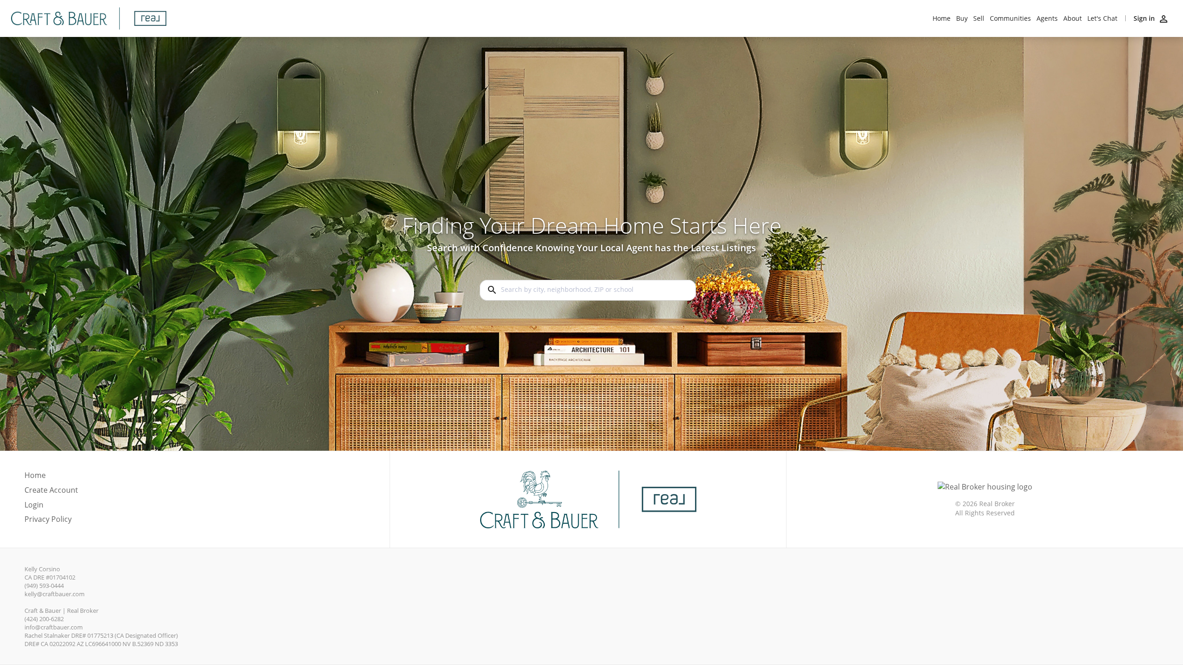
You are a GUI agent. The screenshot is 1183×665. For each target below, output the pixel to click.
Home (942, 18)
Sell (978, 18)
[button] (51, 507)
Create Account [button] (51, 490)
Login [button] (33, 505)
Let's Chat (1102, 18)
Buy (962, 18)
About (1072, 18)
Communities (1010, 18)
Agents (1047, 18)
